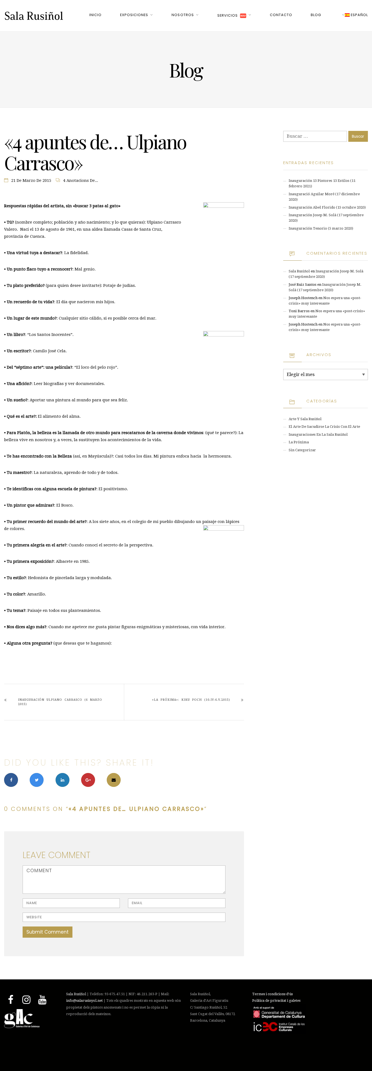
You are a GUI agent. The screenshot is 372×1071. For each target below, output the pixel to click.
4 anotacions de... (80, 180)
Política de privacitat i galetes (276, 1000)
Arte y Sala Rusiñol (305, 419)
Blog (316, 15)
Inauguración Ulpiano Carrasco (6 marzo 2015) (60, 702)
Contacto (281, 15)
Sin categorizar (302, 450)
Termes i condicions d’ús (272, 994)
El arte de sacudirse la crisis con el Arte (324, 427)
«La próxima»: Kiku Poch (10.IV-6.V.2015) (191, 700)
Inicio (95, 15)
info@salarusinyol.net (84, 1000)
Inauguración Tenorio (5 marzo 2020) (321, 228)
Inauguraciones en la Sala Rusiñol (318, 434)
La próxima (299, 442)
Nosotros (183, 15)
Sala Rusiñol (299, 271)
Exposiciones (134, 15)
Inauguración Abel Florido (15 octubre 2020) (327, 207)
